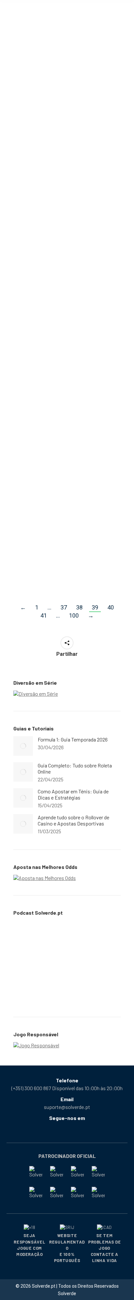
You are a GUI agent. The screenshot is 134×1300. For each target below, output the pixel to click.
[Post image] (23, 746)
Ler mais (32, 140)
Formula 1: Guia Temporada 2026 (73, 739)
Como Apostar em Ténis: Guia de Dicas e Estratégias (64, 79)
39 (95, 607)
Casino (30, 392)
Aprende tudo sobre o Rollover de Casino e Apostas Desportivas (73, 820)
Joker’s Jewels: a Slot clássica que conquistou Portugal (66, 380)
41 (43, 615)
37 (63, 607)
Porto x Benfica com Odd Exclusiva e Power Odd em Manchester (60, 523)
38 (79, 607)
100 (74, 615)
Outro (73, 539)
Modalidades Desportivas (49, 99)
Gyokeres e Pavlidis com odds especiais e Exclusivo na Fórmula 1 (66, 236)
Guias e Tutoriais (84, 91)
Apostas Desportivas (44, 91)
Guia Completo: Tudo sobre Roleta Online (75, 768)
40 (110, 607)
